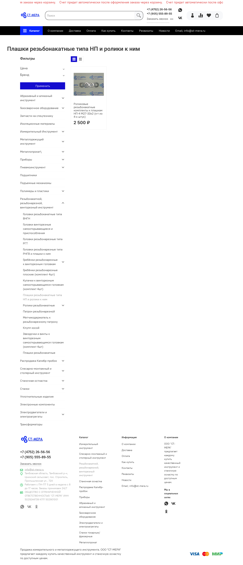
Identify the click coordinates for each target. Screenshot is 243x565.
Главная (43, 39)
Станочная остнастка (33, 380)
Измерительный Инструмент (39, 131)
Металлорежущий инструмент (32, 141)
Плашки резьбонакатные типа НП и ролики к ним (42, 297)
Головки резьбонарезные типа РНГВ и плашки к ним (42, 251)
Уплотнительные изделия (37, 396)
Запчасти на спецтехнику (36, 116)
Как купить (108, 30)
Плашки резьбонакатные (39, 352)
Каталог (34, 30)
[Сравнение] (201, 15)
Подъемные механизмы (35, 183)
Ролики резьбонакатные (39, 305)
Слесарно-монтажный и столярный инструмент (35, 371)
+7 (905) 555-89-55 (159, 13)
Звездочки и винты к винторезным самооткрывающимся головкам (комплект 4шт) (43, 340)
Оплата (91, 30)
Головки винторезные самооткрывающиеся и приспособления (38, 229)
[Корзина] (217, 15)
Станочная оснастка (90, 481)
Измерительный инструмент (88, 446)
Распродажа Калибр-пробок (38, 360)
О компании (55, 30)
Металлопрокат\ (31, 151)
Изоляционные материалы (37, 123)
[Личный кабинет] (192, 15)
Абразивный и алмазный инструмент (36, 98)
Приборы (26, 159)
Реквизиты (146, 30)
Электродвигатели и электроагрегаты (33, 414)
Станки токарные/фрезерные (89, 534)
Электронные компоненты (37, 404)
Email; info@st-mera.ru (190, 30)
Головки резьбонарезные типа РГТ (42, 241)
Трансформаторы (31, 424)
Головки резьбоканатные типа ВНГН (42, 216)
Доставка (75, 30)
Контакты (127, 30)
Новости (164, 30)
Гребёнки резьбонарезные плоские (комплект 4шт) (40, 272)
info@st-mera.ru (34, 469)
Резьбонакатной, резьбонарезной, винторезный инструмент (94, 39)
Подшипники (28, 175)
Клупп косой (31, 328)
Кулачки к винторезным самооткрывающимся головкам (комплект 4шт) (43, 285)
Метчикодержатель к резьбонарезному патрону (40, 319)
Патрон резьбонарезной (39, 311)
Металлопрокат (88, 542)
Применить (42, 86)
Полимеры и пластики (34, 191)
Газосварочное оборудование (39, 108)
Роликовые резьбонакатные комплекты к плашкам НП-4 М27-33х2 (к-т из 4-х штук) (88, 110)
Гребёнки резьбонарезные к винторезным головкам (40, 262)
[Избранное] (209, 15)
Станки (24, 388)
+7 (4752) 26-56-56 (159, 9)
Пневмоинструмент (33, 167)
